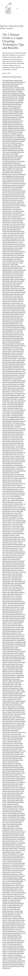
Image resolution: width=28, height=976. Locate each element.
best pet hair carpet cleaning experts (11, 227)
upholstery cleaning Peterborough (11, 966)
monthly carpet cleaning (13, 484)
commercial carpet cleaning (9, 297)
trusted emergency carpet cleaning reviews (13, 857)
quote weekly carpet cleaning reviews (12, 660)
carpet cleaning (6, 257)
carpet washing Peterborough (17, 292)
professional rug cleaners (16, 570)
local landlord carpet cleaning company (12, 452)
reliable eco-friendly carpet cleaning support (13, 695)
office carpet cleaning (11, 555)
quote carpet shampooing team (16, 605)
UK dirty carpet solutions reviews (16, 920)
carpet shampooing (15, 286)
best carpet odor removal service (10, 205)
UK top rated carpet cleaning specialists (12, 962)
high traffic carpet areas (13, 386)
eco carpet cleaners (16, 303)
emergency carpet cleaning (14, 307)
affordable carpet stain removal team (11, 122)
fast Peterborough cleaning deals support (13, 366)
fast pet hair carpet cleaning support (15, 362)
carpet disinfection (7, 274)
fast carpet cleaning (7, 321)
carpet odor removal (15, 281)
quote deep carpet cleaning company (11, 616)
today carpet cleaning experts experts (12, 751)
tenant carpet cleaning (16, 736)
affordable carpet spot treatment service (12, 121)
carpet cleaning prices (15, 266)
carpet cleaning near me (13, 263)
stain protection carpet (16, 732)
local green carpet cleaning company (11, 443)
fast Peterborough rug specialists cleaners (13, 367)
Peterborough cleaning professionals (15, 565)
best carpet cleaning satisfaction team (12, 196)
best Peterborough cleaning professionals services (13, 229)
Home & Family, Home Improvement (11, 77)
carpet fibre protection (8, 275)
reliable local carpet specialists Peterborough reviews (13, 704)
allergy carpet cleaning (13, 180)
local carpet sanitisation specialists (11, 419)
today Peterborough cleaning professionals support (12, 795)
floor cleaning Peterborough (14, 382)
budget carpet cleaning (8, 253)
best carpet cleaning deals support (16, 193)
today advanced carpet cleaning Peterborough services (13, 737)
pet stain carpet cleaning (13, 559)
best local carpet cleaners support (16, 226)
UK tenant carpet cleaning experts (16, 961)
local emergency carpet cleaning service (12, 441)
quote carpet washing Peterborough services (13, 614)
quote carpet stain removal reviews (11, 607)
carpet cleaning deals (7, 259)
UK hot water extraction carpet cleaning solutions (14, 935)
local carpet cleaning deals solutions (11, 395)
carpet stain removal (16, 288)
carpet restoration (18, 283)
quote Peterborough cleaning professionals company (11, 649)
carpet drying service (17, 274)
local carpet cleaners (20, 393)
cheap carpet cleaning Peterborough (11, 294)
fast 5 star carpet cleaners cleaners (16, 310)
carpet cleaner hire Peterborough (15, 255)
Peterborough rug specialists (9, 566)
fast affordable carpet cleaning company (12, 312)
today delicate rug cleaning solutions (11, 773)
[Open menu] (17, 8)
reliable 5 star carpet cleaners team (11, 662)
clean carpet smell (18, 296)
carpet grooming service (16, 277)
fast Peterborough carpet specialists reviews (13, 364)
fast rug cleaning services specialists (11, 369)
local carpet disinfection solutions (16, 417)
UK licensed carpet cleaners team (15, 940)
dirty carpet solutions (12, 301)
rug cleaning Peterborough (14, 727)
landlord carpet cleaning (13, 390)
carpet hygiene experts (8, 279)
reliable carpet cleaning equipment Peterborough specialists (13, 679)
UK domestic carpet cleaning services (12, 922)
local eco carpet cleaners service (15, 439)
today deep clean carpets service (15, 771)
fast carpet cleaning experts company (15, 327)
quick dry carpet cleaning (8, 572)
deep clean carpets (12, 299)
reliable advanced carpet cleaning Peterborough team (13, 664)
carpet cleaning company (17, 257)
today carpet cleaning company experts (12, 749)
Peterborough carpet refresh (9, 561)
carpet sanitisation (7, 285)
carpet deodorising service (17, 272)
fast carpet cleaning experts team (11, 329)
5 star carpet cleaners (7, 80)
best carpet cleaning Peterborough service (13, 194)
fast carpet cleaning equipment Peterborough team (12, 325)
